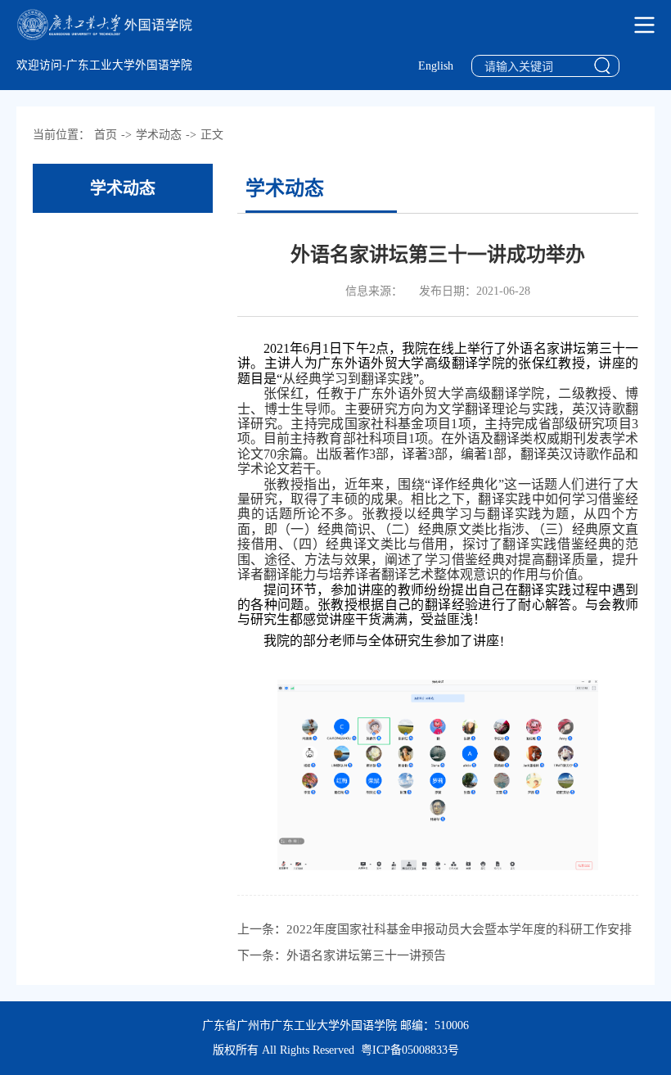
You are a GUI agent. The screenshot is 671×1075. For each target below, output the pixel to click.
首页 (105, 135)
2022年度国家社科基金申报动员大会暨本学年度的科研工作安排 (459, 929)
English (435, 66)
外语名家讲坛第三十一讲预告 (366, 955)
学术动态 (159, 135)
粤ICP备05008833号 (410, 1050)
